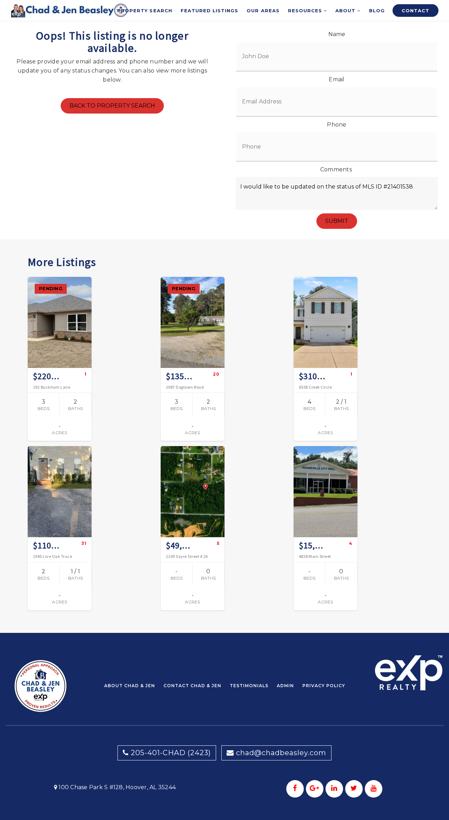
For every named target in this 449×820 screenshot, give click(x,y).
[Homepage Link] (69, 10)
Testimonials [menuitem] (249, 685)
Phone (336, 124)
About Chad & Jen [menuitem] (129, 685)
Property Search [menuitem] (144, 10)
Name (337, 34)
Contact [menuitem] (415, 10)
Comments (336, 169)
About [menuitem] (346, 10)
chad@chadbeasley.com (281, 753)
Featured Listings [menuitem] (210, 10)
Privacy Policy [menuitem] (323, 685)
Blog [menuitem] (377, 10)
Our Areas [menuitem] (263, 10)
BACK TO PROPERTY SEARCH (112, 105)
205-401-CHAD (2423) (170, 753)
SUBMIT (336, 221)
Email (336, 79)
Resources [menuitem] (306, 10)
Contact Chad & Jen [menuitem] (192, 685)
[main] (224, 316)
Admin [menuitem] (285, 685)
